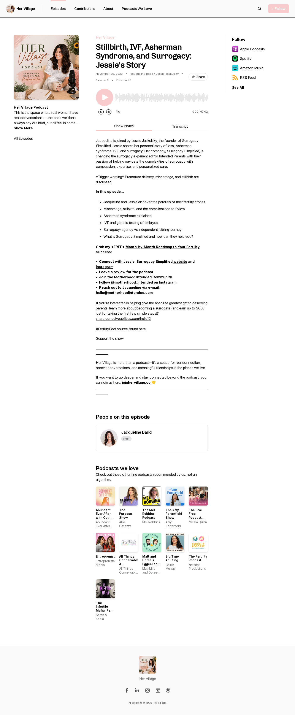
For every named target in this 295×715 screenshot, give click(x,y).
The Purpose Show (125, 513)
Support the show (110, 338)
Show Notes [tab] (124, 126)
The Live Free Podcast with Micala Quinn (197, 517)
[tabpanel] (152, 269)
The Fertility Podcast (198, 558)
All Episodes (23, 138)
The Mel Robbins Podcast (148, 513)
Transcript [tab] (180, 126)
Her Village (25, 8)
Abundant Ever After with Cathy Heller (104, 515)
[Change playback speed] (118, 112)
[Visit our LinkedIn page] (137, 690)
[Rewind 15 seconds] (101, 112)
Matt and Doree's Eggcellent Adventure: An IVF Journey (150, 566)
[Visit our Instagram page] (147, 690)
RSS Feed (248, 77)
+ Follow (278, 8)
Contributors (84, 8)
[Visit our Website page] (158, 690)
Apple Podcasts (252, 49)
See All (238, 87)
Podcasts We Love (137, 8)
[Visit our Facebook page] (127, 690)
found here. (138, 329)
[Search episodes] (259, 8)
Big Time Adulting (172, 558)
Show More (23, 128)
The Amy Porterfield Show (174, 513)
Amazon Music (251, 68)
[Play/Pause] (104, 97)
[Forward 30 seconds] (109, 112)
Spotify (245, 58)
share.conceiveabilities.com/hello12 (123, 318)
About (108, 8)
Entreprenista (106, 556)
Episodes (58, 8)
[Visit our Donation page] (168, 690)
